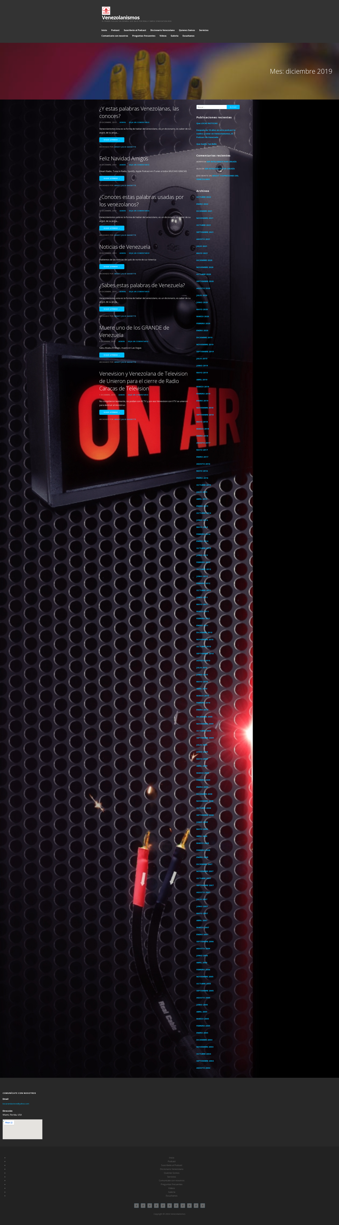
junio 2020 (202, 302)
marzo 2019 (202, 386)
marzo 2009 (202, 773)
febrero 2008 (203, 850)
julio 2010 (201, 667)
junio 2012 (202, 576)
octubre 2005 (203, 983)
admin (123, 122)
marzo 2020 (202, 316)
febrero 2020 (203, 323)
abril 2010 (201, 688)
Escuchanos (188, 35)
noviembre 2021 (204, 218)
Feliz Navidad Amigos (123, 158)
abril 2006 (201, 962)
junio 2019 (202, 365)
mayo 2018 (202, 421)
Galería (174, 35)
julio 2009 (201, 744)
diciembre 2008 (204, 794)
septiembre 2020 (205, 281)
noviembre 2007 (204, 871)
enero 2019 (202, 400)
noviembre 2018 (204, 407)
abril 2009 (201, 765)
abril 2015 (201, 499)
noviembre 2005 (204, 976)
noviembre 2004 (204, 1046)
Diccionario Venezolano (162, 30)
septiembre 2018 (205, 414)
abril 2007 (201, 920)
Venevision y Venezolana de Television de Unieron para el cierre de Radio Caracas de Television (143, 381)
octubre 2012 (203, 569)
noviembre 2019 (204, 344)
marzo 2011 (202, 611)
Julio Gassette (128, 147)
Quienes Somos (187, 30)
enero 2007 (202, 934)
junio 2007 (202, 906)
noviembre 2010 (204, 639)
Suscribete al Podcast (135, 30)
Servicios (203, 30)
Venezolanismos (120, 17)
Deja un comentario (139, 122)
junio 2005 (202, 1004)
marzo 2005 (202, 1018)
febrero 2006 (203, 969)
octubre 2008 (203, 808)
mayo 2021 (202, 253)
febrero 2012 (203, 583)
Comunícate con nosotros (114, 35)
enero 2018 (202, 435)
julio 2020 (201, 295)
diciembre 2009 (204, 716)
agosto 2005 (203, 997)
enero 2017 (202, 456)
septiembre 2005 (205, 990)
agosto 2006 (203, 948)
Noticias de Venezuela (124, 246)
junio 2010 (202, 674)
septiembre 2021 (205, 232)
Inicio (104, 30)
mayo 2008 (202, 829)
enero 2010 (202, 709)
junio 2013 (202, 555)
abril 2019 (201, 379)
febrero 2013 (203, 562)
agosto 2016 (203, 463)
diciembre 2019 (204, 337)
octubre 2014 (203, 513)
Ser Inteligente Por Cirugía (222, 161)
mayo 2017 (202, 449)
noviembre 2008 (204, 801)
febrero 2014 (203, 534)
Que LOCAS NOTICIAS (207, 123)
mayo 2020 (202, 309)
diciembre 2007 (204, 864)
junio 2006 (202, 955)
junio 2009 (202, 751)
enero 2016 (202, 478)
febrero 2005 (203, 1025)
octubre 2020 (203, 274)
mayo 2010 (202, 681)
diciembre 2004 (204, 1039)
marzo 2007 (202, 927)
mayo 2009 (202, 758)
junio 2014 (202, 520)
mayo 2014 (202, 527)
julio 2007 (201, 899)
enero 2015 (202, 506)
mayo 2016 (202, 471)
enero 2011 (202, 625)
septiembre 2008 (205, 815)
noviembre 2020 (204, 267)
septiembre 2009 (205, 737)
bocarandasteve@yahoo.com (16, 1103)
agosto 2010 (203, 660)
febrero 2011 (203, 618)
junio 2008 (202, 822)
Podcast (115, 30)
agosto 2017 (203, 442)
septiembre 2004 (205, 1060)
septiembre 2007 (205, 885)
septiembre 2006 (205, 941)
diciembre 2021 (204, 211)
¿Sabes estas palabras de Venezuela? (142, 285)
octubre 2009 (203, 730)
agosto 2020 (203, 288)
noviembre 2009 (204, 723)
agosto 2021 (203, 239)
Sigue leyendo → (112, 140)
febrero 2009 (203, 780)
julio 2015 (201, 492)
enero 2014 (202, 541)
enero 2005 (202, 1032)
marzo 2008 (202, 843)
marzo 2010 (202, 695)
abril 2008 (201, 836)
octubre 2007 (203, 878)
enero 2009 (202, 787)
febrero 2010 (203, 702)
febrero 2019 (203, 393)
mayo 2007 (202, 913)
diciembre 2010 (204, 632)
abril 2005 (201, 1011)
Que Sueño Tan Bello (206, 144)
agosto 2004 (203, 1068)
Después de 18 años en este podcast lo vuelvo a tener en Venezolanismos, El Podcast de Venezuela (215, 133)
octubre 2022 (203, 197)
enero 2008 (202, 857)
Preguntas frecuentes (143, 35)
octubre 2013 (203, 548)
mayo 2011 (202, 604)
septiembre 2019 (205, 351)
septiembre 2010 (205, 653)
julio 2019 (201, 358)
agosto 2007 (203, 892)
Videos (163, 35)
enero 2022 (202, 204)
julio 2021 (201, 246)
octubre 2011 (203, 590)
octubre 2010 (203, 646)
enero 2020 (202, 330)
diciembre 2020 (204, 260)
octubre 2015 (203, 485)
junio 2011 (202, 597)
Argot (117, 147)
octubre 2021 (203, 225)
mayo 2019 (202, 372)
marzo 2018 (202, 428)
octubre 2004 (203, 1053)
